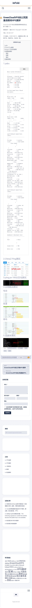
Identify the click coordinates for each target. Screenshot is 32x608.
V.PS (15, 569)
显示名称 (7, 395)
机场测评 (8, 472)
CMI (17, 561)
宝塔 (8, 574)
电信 (7, 53)
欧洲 (26, 348)
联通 (7, 55)
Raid (20, 567)
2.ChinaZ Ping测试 (9, 47)
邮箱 (18, 395)
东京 (6, 572)
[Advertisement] (14, 445)
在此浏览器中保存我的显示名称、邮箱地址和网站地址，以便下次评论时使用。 (15, 408)
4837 (6, 561)
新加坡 (25, 574)
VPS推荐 (8, 460)
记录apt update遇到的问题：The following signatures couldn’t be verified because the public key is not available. (16, 515)
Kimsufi (21, 565)
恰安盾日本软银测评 (11, 523)
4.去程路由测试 (8, 51)
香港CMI (17, 580)
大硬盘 (18, 572)
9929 (9, 561)
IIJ (18, 565)
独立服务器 (21, 576)
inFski (16, 2)
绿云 (5, 350)
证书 (16, 578)
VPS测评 (20, 348)
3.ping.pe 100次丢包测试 (10, 49)
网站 (5, 401)
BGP (15, 561)
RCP (22, 567)
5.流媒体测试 (7, 59)
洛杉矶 (14, 576)
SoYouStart (8, 569)
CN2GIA (22, 561)
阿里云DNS (22, 578)
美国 (10, 578)
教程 (7, 469)
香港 (9, 580)
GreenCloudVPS (12, 348)
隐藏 (19, 42)
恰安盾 (17, 574)
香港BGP (13, 580)
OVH (11, 567)
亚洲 (10, 571)
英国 (9, 350)
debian (7, 563)
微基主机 (12, 574)
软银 (18, 578)
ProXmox (15, 567)
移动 (7, 57)
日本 (7, 576)
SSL (13, 569)
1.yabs (6, 45)
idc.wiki (15, 565)
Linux (7, 567)
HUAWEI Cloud (9, 565)
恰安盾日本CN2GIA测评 (12, 520)
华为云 (15, 572)
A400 (12, 561)
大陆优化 (8, 466)
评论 (5, 384)
